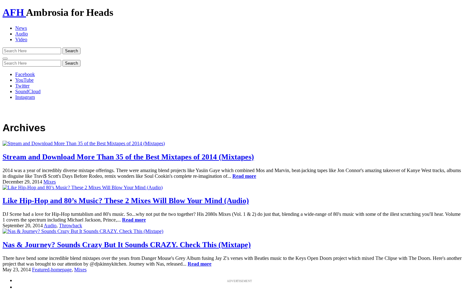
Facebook (25, 74)
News (21, 28)
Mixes (49, 181)
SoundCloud (28, 91)
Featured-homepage (52, 269)
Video (21, 39)
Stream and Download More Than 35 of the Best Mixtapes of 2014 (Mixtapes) (128, 157)
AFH (14, 12)
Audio (21, 33)
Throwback (70, 225)
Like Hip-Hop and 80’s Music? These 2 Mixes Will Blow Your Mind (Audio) (126, 201)
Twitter (22, 85)
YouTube (24, 80)
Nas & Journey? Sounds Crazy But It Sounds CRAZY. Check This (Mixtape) (127, 245)
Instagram (25, 97)
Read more (244, 176)
